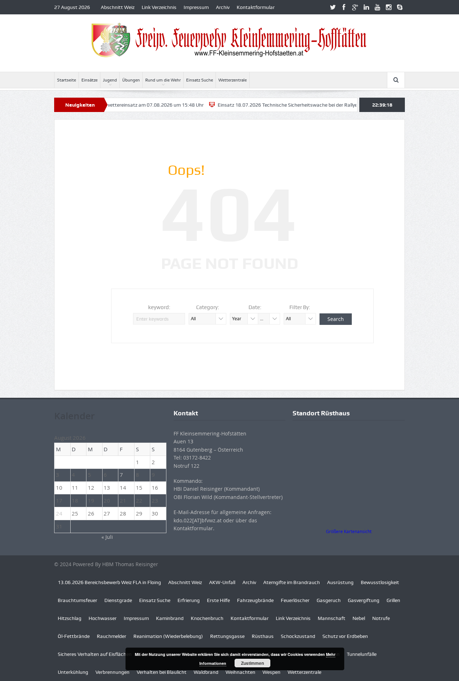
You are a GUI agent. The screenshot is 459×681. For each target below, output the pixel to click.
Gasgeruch (329, 600)
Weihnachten (240, 672)
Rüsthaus (263, 636)
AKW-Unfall (222, 582)
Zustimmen (252, 663)
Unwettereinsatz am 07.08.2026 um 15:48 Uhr (140, 105)
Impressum (196, 7)
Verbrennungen (112, 672)
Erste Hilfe (218, 600)
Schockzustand (298, 636)
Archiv (223, 7)
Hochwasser (103, 618)
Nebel (358, 618)
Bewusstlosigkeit (380, 582)
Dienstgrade (118, 600)
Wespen (271, 672)
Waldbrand (206, 672)
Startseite (66, 80)
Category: (207, 307)
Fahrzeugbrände (255, 600)
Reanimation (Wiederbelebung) (168, 636)
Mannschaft (331, 618)
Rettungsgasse (227, 636)
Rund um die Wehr (163, 80)
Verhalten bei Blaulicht (161, 672)
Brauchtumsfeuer (77, 600)
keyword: (159, 307)
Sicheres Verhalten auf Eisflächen (95, 654)
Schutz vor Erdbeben (345, 636)
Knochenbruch (207, 618)
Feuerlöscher (295, 600)
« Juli (107, 536)
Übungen (131, 80)
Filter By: (299, 307)
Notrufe (381, 618)
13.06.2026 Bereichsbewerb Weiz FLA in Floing (109, 582)
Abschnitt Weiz (117, 7)
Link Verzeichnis (159, 7)
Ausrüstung (340, 582)
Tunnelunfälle (362, 654)
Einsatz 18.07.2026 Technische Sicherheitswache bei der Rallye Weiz (281, 105)
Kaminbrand (170, 618)
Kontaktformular (256, 7)
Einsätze (89, 80)
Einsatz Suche (199, 80)
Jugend (110, 80)
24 (59, 513)
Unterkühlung (73, 672)
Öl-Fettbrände (74, 636)
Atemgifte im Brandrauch (291, 582)
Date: (255, 307)
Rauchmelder (111, 636)
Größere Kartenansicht (349, 531)
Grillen (393, 600)
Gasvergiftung (363, 600)
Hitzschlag (69, 618)
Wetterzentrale (232, 80)
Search (335, 319)
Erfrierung (189, 600)
